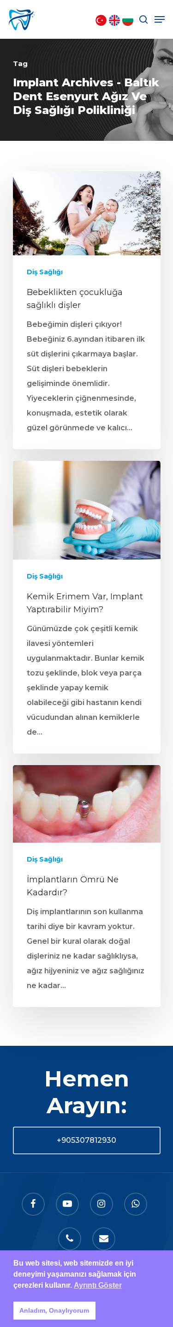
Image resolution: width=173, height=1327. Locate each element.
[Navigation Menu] (160, 19)
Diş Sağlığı (45, 272)
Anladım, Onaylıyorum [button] (54, 1310)
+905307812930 (86, 1140)
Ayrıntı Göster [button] (98, 1285)
